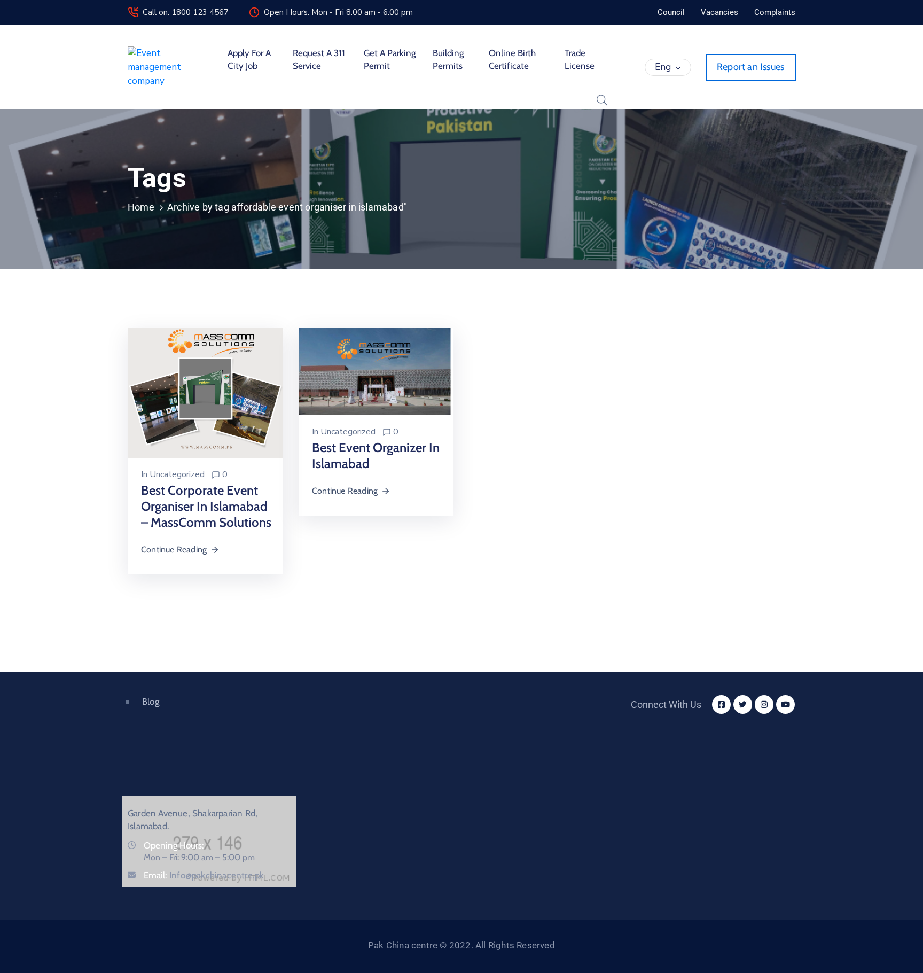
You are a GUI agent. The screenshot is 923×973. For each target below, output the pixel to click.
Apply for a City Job (249, 59)
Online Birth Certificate (512, 59)
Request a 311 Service (319, 59)
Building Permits (448, 59)
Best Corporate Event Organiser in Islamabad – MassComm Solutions (206, 506)
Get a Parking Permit (390, 59)
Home (141, 207)
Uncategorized (177, 474)
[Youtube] (785, 704)
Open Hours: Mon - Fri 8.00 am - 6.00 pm (338, 12)
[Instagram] (764, 704)
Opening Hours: (174, 845)
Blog (150, 701)
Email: (204, 875)
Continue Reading (174, 549)
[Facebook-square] (721, 704)
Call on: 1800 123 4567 (186, 12)
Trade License (580, 59)
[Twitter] (742, 704)
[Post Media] (205, 392)
